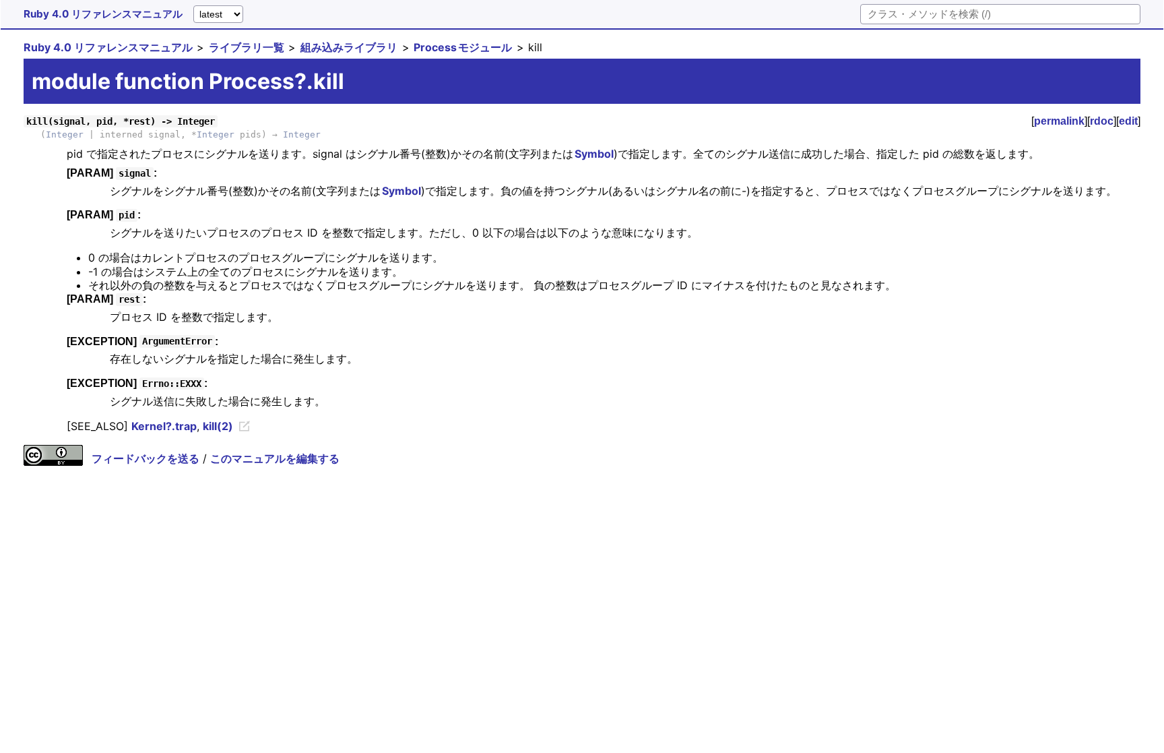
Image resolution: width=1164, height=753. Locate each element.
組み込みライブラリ (348, 47)
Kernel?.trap (164, 426)
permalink (1059, 121)
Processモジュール (463, 47)
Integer (65, 134)
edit (1128, 121)
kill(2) (218, 426)
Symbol (594, 153)
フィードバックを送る (145, 458)
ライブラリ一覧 (246, 47)
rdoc (1101, 121)
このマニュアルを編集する (275, 458)
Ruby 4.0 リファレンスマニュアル (103, 13)
